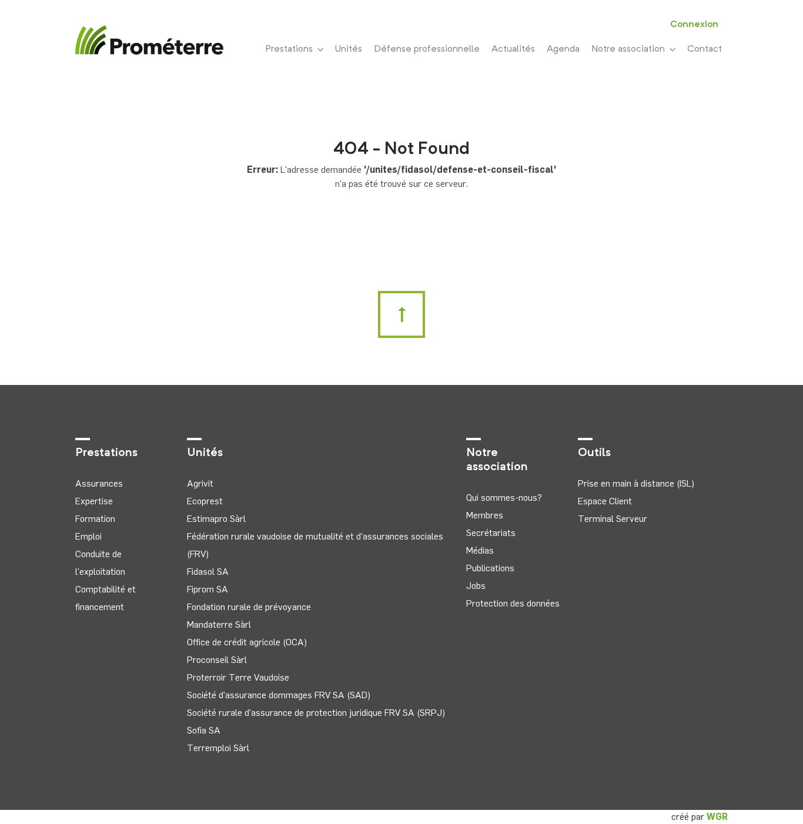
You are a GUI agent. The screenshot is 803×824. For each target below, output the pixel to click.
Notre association (630, 49)
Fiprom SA (207, 589)
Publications (490, 568)
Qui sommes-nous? (504, 497)
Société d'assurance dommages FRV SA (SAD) (278, 695)
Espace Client (605, 501)
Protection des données (513, 603)
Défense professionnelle (427, 49)
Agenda (563, 49)
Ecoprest (205, 501)
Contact (704, 49)
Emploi (88, 536)
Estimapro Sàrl (216, 518)
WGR (717, 816)
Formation (95, 518)
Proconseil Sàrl (217, 659)
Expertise (94, 501)
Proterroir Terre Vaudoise (238, 677)
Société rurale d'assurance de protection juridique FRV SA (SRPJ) (316, 712)
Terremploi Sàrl (218, 747)
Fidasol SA (208, 571)
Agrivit (200, 483)
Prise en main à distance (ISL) (636, 483)
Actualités (513, 49)
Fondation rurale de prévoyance (249, 606)
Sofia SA (203, 730)
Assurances (99, 483)
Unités (348, 49)
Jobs (476, 585)
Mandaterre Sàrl (219, 624)
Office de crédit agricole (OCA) (247, 642)
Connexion (694, 24)
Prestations (291, 49)
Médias (480, 550)
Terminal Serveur (612, 518)
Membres (484, 515)
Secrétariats (491, 532)
